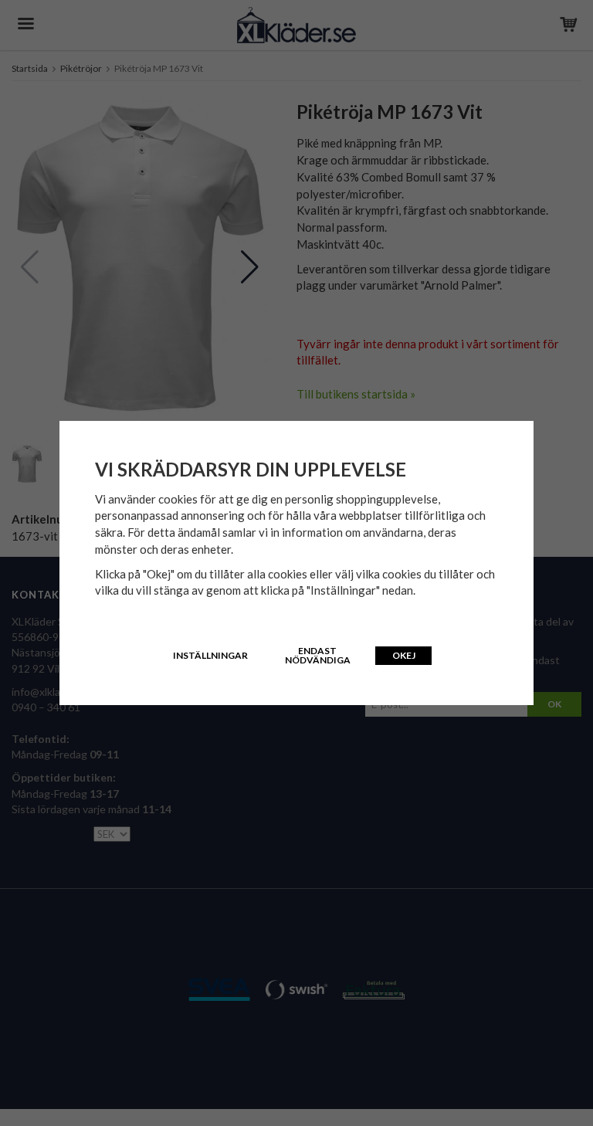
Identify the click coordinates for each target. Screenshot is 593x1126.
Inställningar (210, 655)
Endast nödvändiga (318, 655)
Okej (403, 655)
